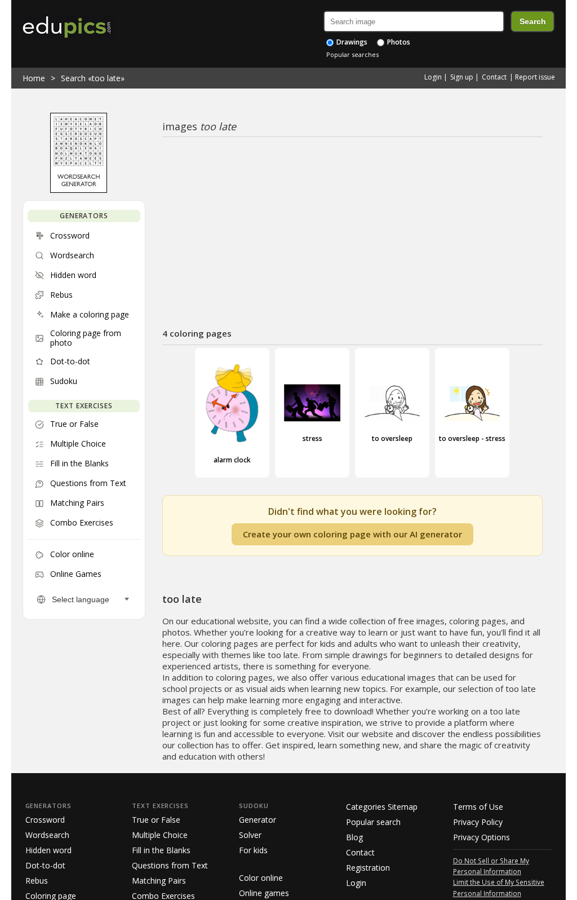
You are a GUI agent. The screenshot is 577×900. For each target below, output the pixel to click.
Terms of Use (478, 806)
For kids (253, 850)
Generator (257, 819)
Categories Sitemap (382, 806)
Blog (354, 837)
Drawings (351, 42)
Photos (397, 42)
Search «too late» (93, 78)
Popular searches (352, 54)
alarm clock (232, 459)
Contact (494, 77)
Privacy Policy (478, 822)
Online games (264, 893)
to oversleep (392, 438)
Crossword (45, 819)
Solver (250, 835)
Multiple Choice (160, 835)
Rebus (36, 880)
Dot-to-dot (45, 865)
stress (312, 438)
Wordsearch (47, 835)
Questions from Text (170, 865)
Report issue (535, 77)
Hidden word (48, 850)
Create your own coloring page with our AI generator (352, 534)
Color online (261, 877)
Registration (368, 867)
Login (433, 77)
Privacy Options (481, 837)
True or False (156, 819)
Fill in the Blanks (161, 850)
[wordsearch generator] (79, 190)
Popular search (373, 822)
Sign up (461, 77)
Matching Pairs (159, 880)
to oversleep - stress (472, 438)
